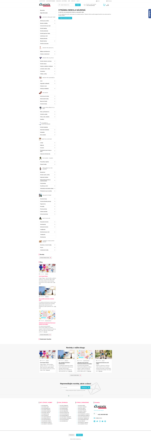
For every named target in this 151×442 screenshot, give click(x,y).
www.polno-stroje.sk (82, 411)
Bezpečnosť (42, 172)
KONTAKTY (73, 1)
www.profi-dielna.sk (82, 409)
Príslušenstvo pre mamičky (46, 191)
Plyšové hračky (43, 164)
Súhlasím (79, 435)
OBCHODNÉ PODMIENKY (50, 1)
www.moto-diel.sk (81, 408)
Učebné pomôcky (43, 211)
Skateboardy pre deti (44, 232)
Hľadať (77, 5)
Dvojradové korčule (44, 221)
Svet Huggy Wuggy (43, 276)
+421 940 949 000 (90, 5)
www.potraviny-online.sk (46, 421)
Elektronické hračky (44, 98)
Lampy (41, 142)
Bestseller (42, 10)
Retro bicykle (43, 134)
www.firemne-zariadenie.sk (83, 418)
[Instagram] (100, 421)
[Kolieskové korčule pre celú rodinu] (103, 354)
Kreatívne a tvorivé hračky (45, 245)
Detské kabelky (43, 28)
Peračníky (42, 206)
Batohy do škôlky (44, 23)
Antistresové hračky (44, 96)
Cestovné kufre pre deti (45, 25)
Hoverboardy (43, 224)
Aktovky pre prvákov (44, 20)
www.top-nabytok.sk (64, 411)
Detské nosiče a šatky (45, 174)
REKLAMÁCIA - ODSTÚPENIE (61, 1)
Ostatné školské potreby (45, 201)
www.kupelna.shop (45, 414)
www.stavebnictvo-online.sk (83, 414)
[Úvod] (48, 5)
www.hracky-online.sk (45, 412)
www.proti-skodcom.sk (64, 412)
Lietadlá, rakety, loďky (45, 68)
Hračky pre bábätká (44, 88)
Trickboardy (42, 234)
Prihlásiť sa (84, 387)
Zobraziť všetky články (44, 334)
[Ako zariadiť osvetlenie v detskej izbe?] (47, 291)
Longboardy (42, 229)
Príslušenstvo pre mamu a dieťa (45, 151)
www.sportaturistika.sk (46, 419)
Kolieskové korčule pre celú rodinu (102, 363)
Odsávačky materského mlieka (46, 188)
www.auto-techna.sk (82, 406)
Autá (41, 81)
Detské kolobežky (44, 127)
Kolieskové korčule (44, 227)
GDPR (69, 1)
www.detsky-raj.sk (45, 406)
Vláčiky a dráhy (43, 73)
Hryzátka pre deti (44, 186)
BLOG (78, 1)
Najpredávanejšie (44, 12)
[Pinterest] (105, 421)
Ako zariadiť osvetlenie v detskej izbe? (46, 299)
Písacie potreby (43, 209)
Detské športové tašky (45, 33)
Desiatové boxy (43, 199)
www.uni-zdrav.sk (81, 421)
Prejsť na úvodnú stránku (65, 18)
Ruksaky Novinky (43, 38)
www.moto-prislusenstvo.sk (83, 416)
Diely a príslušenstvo (44, 111)
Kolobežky (42, 132)
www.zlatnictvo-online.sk (46, 422)
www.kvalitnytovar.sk (64, 406)
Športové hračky (43, 101)
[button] (65, 423)
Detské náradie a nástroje (45, 61)
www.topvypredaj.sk (64, 409)
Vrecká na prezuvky (44, 43)
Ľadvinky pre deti (44, 36)
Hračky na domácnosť (44, 54)
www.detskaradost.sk (45, 408)
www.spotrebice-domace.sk (65, 416)
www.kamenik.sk (44, 405)
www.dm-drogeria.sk (64, 405)
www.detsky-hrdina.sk (45, 409)
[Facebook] (95, 421)
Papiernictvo (43, 204)
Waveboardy (43, 237)
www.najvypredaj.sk (64, 408)
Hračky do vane (43, 86)
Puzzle (41, 247)
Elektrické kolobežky (44, 129)
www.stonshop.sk (44, 415)
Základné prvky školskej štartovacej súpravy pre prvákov (47, 323)
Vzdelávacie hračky (44, 250)
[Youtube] (103, 421)
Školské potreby (48, 320)
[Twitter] (97, 421)
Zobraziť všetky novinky (44, 257)
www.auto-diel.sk (81, 405)
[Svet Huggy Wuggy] (47, 268)
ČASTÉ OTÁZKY (42, 1)
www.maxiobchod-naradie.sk (83, 415)
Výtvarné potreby (44, 214)
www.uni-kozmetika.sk (64, 419)
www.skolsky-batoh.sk (45, 418)
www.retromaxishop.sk (64, 414)
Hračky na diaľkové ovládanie (46, 66)
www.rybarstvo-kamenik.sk (46, 423)
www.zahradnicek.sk (64, 421)
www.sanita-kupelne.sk (46, 416)
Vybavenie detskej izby (45, 153)
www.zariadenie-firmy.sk (83, 423)
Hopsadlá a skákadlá (44, 83)
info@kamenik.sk (98, 418)
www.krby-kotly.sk (81, 412)
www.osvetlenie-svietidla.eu (65, 418)
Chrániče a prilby (43, 114)
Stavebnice (42, 71)
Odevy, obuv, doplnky (44, 116)
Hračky (46, 274)
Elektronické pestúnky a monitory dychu (45, 180)
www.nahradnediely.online (83, 419)
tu (80, 439)
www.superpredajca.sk (64, 415)
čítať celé (45, 332)
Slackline (42, 119)
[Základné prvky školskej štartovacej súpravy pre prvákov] (47, 315)
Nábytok (42, 145)
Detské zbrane (43, 63)
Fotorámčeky (43, 183)
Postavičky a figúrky (44, 161)
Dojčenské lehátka (44, 177)
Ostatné (42, 147)
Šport (103, 360)
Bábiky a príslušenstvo (45, 51)
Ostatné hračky (43, 103)
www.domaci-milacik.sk (46, 411)
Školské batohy (43, 41)
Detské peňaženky (44, 31)
